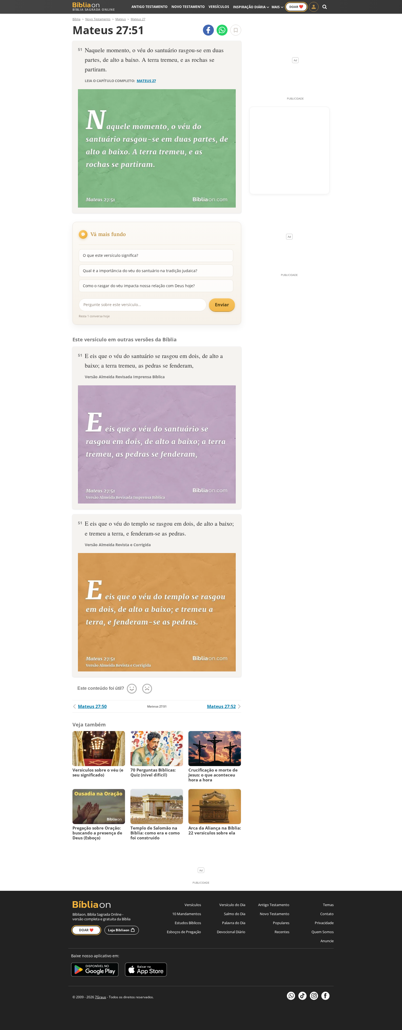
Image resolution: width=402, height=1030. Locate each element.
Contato (327, 913)
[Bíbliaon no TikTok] (302, 996)
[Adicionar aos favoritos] (235, 30)
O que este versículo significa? (110, 255)
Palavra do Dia (233, 922)
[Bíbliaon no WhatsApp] (291, 996)
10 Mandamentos (186, 913)
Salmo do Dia (234, 913)
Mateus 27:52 (221, 706)
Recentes (282, 931)
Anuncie (327, 940)
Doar (296, 6)
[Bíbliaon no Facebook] (325, 996)
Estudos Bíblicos (188, 922)
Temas (328, 904)
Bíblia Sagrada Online (93, 9)
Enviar (222, 305)
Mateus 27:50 (92, 706)
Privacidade (324, 922)
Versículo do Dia (232, 904)
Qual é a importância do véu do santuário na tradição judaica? (140, 270)
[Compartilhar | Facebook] (208, 30)
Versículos (219, 6)
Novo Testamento (188, 6)
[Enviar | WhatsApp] (222, 30)
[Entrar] (314, 7)
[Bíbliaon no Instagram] (314, 996)
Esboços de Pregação (184, 931)
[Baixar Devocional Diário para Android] (94, 970)
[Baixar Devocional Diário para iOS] (146, 970)
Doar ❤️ (86, 930)
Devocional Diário (231, 931)
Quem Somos (322, 931)
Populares (281, 922)
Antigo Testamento (150, 6)
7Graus (100, 997)
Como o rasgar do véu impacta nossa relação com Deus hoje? (139, 285)
